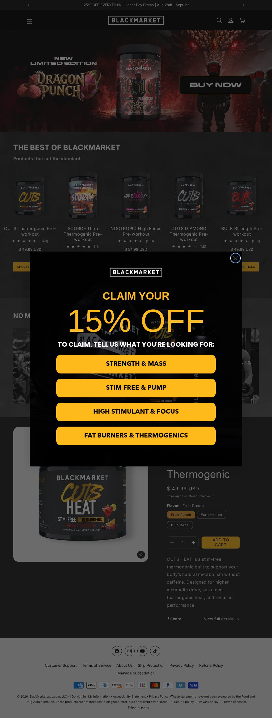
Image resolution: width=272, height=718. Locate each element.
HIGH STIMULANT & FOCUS (136, 412)
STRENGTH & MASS (136, 364)
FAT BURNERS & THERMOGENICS (136, 436)
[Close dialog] (235, 258)
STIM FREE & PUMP (136, 388)
